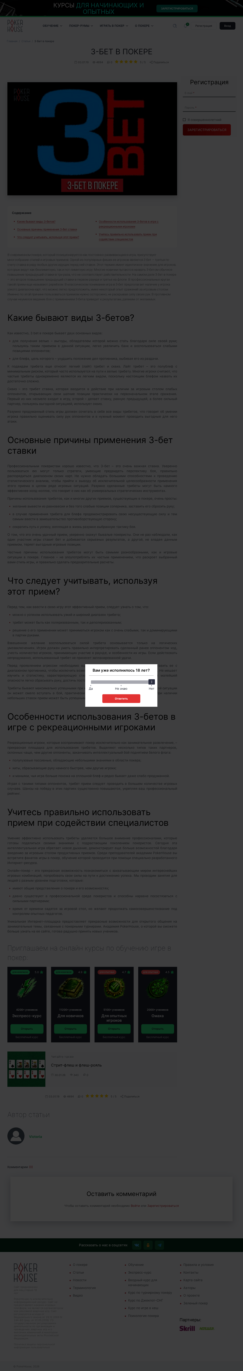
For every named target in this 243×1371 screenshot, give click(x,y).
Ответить (121, 698)
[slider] (151, 682)
